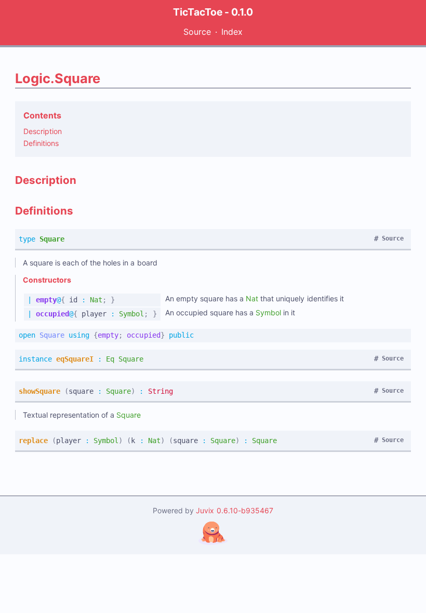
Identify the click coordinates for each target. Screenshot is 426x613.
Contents (42, 115)
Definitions (41, 143)
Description (42, 131)
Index (232, 31)
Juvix (206, 510)
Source (197, 31)
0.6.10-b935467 (245, 510)
